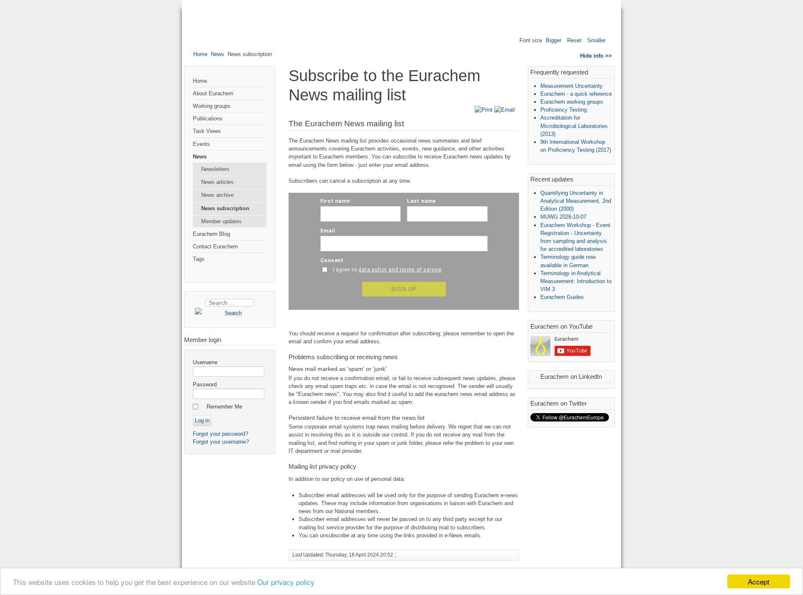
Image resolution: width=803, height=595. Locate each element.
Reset (574, 40)
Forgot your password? (220, 434)
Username (205, 362)
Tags (199, 259)
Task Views (207, 131)
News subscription (225, 208)
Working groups (211, 106)
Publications (207, 118)
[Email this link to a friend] (504, 110)
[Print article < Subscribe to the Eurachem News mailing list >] (484, 110)
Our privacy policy (286, 582)
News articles (217, 182)
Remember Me (224, 406)
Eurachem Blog (211, 234)
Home (200, 54)
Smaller (596, 40)
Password (205, 384)
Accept (759, 581)
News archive (217, 195)
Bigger (553, 40)
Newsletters (215, 169)
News (217, 54)
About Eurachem (213, 93)
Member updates (221, 221)
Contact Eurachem (215, 246)
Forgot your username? (221, 442)
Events (201, 144)
